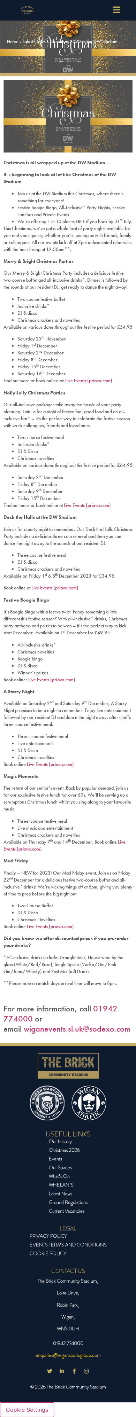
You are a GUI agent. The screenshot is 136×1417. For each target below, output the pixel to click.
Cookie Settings (27, 1409)
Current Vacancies (66, 1210)
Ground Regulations (68, 1202)
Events (55, 1158)
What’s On (59, 1176)
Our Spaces (60, 1167)
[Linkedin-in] (62, 1371)
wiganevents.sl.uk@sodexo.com (77, 1028)
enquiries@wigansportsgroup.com (68, 1355)
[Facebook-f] (74, 1371)
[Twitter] (50, 1371)
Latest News (34, 41)
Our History (60, 1141)
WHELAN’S (61, 1184)
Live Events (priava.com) (88, 380)
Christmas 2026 (64, 1149)
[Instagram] (86, 1371)
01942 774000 (68, 1343)
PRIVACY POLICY (48, 1235)
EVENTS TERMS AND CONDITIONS (68, 1244)
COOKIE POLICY (48, 1253)
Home (12, 41)
